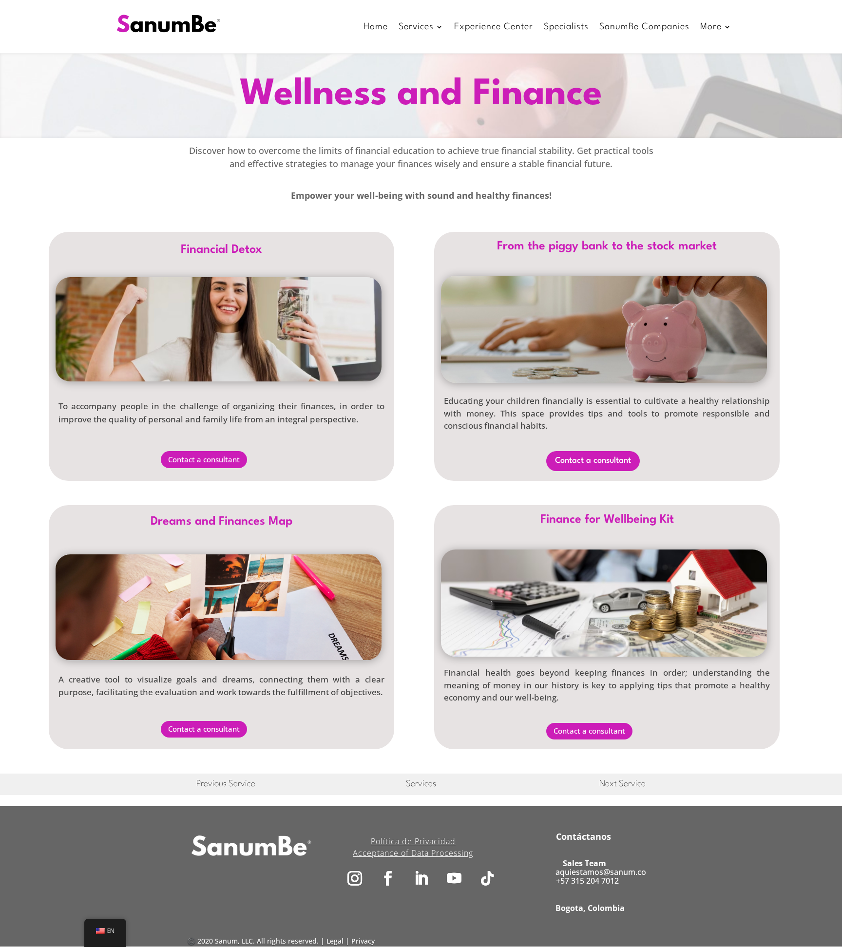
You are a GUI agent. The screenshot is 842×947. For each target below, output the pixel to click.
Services (416, 27)
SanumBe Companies (644, 27)
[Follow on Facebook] (387, 878)
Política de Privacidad (413, 841)
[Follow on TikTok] (487, 878)
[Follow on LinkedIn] (421, 878)
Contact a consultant (204, 459)
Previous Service (225, 784)
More (711, 27)
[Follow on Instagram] (354, 878)
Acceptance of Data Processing (413, 853)
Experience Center (493, 27)
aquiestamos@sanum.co (600, 872)
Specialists (566, 27)
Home (376, 27)
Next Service (622, 784)
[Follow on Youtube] (454, 878)
